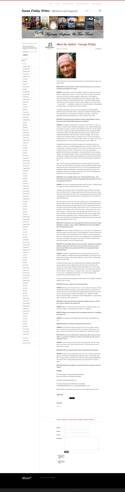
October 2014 (26, 277)
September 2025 (26, 66)
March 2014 (25, 295)
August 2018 (25, 170)
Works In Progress (96, 3)
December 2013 (26, 303)
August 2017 (25, 201)
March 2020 (25, 130)
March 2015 (25, 265)
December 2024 (26, 68)
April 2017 (25, 211)
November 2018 (26, 163)
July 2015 (25, 255)
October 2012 (26, 334)
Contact (57, 3)
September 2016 (26, 224)
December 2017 (26, 191)
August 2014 (25, 283)
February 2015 (26, 267)
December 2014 (26, 272)
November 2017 (26, 193)
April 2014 (25, 293)
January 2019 (26, 158)
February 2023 (26, 86)
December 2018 (26, 160)
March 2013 (25, 326)
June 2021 (25, 107)
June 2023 (25, 79)
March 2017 (25, 214)
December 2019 (26, 135)
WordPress (62, 490)
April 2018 (25, 181)
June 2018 (25, 175)
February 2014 (26, 298)
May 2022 (25, 89)
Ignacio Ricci (79, 490)
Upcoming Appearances (82, 3)
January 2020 (26, 132)
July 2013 (25, 316)
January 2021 (26, 112)
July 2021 (25, 104)
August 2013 (25, 313)
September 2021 (26, 99)
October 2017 (26, 196)
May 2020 (25, 124)
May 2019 (25, 150)
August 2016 (25, 226)
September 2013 (26, 311)
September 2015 (26, 249)
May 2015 (25, 260)
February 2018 (26, 186)
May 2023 (25, 81)
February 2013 (26, 328)
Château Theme (70, 490)
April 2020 (25, 127)
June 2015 (25, 257)
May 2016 (25, 234)
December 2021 (26, 91)
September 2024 (26, 71)
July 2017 (25, 204)
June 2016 (25, 232)
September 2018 (26, 168)
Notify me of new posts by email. (61, 462)
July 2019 (25, 145)
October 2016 (26, 221)
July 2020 (25, 122)
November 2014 (26, 275)
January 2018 (26, 188)
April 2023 (25, 84)
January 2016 (26, 239)
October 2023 (26, 73)
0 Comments (99, 48)
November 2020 (26, 114)
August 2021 (25, 101)
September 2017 (26, 198)
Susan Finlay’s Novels (68, 3)
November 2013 (26, 305)
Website (58, 434)
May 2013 (25, 321)
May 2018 (25, 178)
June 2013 (25, 318)
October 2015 (26, 247)
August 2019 (25, 142)
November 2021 (26, 94)
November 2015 (26, 244)
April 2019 (25, 152)
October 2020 (26, 117)
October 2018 (26, 165)
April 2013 (25, 323)
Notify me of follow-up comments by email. (61, 457)
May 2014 (25, 290)
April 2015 (25, 262)
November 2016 (26, 219)
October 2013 (26, 308)
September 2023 (26, 76)
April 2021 (25, 109)
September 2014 (26, 280)
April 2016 (25, 237)
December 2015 (26, 242)
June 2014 (25, 288)
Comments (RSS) (26, 342)
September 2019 (26, 140)
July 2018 (25, 173)
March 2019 (25, 155)
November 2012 (26, 331)
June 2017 (25, 206)
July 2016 (25, 229)
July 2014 (25, 285)
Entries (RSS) (26, 340)
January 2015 (26, 270)
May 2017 (25, 209)
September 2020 (26, 119)
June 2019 (25, 147)
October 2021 (26, 96)
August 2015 (25, 252)
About (50, 3)
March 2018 (25, 183)
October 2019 (26, 137)
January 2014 (26, 300)
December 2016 (26, 216)
